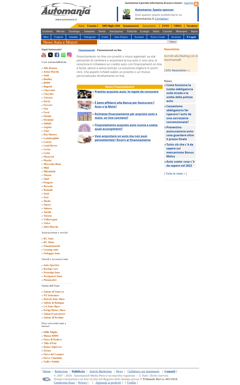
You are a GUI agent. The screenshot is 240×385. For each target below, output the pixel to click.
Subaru (48, 208)
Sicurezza (176, 37)
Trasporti (58, 37)
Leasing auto (51, 249)
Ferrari (48, 105)
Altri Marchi (50, 226)
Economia (48, 31)
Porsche (48, 186)
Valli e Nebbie (51, 361)
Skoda (47, 201)
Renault (48, 189)
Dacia (47, 101)
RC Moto (49, 242)
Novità (102, 31)
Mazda (47, 160)
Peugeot (48, 182)
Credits (131, 382)
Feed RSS (188, 3)
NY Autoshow (51, 295)
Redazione (61, 371)
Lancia (47, 141)
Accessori (139, 37)
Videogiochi (90, 37)
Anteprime (89, 31)
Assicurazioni (149, 26)
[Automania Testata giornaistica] (66, 15)
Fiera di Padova (53, 339)
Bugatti (48, 86)
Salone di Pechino (54, 317)
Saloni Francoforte (54, 313)
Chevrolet (49, 90)
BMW (47, 82)
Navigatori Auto (53, 276)
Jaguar (48, 127)
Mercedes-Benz (52, 164)
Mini (46, 167)
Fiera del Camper (54, 354)
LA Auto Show (52, 306)
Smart (47, 204)
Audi (46, 75)
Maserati (49, 156)
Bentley (48, 79)
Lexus (47, 149)
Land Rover (50, 145)
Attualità (73, 37)
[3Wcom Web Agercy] (46, 380)
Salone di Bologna (54, 302)
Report (194, 31)
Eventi (105, 37)
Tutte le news (174, 173)
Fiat (46, 108)
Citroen (48, 97)
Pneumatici (50, 279)
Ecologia (144, 31)
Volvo (47, 223)
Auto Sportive (51, 265)
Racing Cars (51, 268)
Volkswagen (50, 219)
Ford (46, 112)
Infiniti (47, 123)
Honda (47, 116)
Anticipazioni (116, 31)
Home (81, 26)
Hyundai (48, 119)
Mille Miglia (50, 332)
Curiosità (167, 31)
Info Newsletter (176, 70)
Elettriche (132, 31)
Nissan (47, 175)
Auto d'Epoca (121, 37)
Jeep (46, 130)
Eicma (47, 350)
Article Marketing (100, 371)
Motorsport (181, 31)
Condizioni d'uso (64, 382)
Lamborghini (51, 138)
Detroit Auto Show (54, 299)
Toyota (48, 215)
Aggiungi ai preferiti (108, 382)
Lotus (47, 153)
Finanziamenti (52, 246)
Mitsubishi (49, 171)
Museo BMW (51, 335)
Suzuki (47, 212)
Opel (46, 178)
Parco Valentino (53, 358)
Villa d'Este (50, 343)
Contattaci (161, 19)
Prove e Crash (158, 37)
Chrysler (49, 93)
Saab (46, 193)
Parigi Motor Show (55, 310)
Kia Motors (50, 134)
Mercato (60, 31)
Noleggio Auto (52, 253)
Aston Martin (51, 71)
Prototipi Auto (52, 272)
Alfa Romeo (50, 68)
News (119, 371)
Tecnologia (74, 31)
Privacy (83, 382)
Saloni (156, 31)
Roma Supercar (53, 346)
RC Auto (49, 238)
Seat (46, 197)
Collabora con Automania (143, 371)
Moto (46, 37)
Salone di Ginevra (54, 291)
